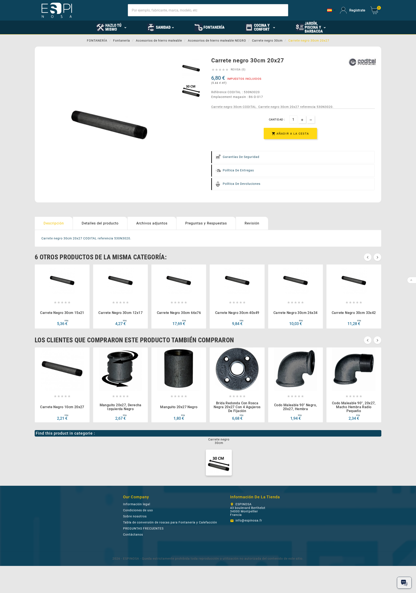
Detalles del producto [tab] (100, 223)
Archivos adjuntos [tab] (151, 223)
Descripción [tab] (54, 223)
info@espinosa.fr (249, 520)
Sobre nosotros (135, 516)
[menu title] (76, 27)
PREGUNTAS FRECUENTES (143, 528)
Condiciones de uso (138, 510)
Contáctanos (133, 534)
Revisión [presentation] (252, 223)
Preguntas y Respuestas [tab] (206, 223)
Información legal (136, 504)
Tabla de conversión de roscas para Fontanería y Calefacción (170, 522)
